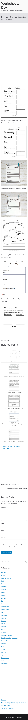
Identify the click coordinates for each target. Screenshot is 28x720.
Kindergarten (5, 606)
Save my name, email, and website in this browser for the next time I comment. (13, 545)
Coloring (3, 589)
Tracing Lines (5, 658)
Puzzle (3, 629)
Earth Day (4, 592)
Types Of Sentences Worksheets (16, 488)
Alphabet (4, 572)
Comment (4, 507)
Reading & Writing (6, 635)
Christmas (4, 586)
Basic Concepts (6, 578)
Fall (2, 601)
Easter (3, 595)
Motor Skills (4, 615)
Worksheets (4, 663)
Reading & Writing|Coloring (9, 638)
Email (3, 530)
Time (2, 655)
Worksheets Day (19, 717)
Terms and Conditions (7, 708)
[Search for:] (14, 562)
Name (3, 523)
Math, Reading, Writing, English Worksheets (14, 703)
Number (3, 621)
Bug (2, 584)
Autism (3, 575)
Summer (3, 652)
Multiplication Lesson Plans (10, 484)
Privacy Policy (5, 705)
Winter (3, 661)
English (3, 598)
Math (2, 612)
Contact (3, 700)
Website (3, 537)
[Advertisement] (14, 41)
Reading (3, 632)
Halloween (4, 604)
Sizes (2, 646)
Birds (2, 581)
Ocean (3, 623)
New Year (4, 618)
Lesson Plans (5, 609)
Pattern (3, 626)
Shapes (3, 643)
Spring (3, 649)
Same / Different (6, 641)
